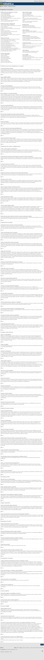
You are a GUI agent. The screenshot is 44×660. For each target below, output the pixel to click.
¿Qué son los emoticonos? (5, 56)
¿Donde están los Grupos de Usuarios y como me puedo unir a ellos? (32, 17)
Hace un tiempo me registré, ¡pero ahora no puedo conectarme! (10, 18)
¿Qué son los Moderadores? (26, 14)
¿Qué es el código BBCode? (5, 54)
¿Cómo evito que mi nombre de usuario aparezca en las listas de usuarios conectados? (11, 26)
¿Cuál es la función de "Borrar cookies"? (7, 21)
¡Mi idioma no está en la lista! (5, 30)
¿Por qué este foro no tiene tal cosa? (28, 56)
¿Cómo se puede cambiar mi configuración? (7, 24)
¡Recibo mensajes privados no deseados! (28, 26)
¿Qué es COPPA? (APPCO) (5, 14)
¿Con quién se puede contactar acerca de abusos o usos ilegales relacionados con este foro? (32, 58)
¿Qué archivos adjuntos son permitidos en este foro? (30, 51)
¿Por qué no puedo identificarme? (6, 17)
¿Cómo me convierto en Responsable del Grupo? (30, 18)
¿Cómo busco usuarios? (26, 39)
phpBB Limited (3, 610)
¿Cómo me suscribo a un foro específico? (28, 46)
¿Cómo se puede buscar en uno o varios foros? (29, 36)
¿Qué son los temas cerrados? (5, 61)
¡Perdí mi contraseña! (4, 19)
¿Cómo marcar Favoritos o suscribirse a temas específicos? (31, 45)
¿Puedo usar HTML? (4, 55)
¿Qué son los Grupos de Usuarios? (27, 15)
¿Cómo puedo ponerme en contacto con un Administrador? (31, 59)
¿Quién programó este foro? (26, 55)
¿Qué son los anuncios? (4, 59)
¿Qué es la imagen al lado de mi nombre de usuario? (9, 31)
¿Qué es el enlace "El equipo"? (27, 22)
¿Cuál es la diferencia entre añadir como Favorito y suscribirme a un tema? (32, 44)
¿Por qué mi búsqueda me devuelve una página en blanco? (31, 38)
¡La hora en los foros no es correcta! (6, 27)
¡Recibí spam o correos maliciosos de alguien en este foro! (31, 27)
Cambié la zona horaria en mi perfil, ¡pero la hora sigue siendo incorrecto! (10, 29)
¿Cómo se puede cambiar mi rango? (6, 33)
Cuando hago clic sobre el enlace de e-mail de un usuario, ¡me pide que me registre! (10, 35)
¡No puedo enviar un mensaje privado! (28, 25)
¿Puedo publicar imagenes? (5, 57)
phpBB (33, 182)
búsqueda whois (3, 625)
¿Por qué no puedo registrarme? (6, 15)
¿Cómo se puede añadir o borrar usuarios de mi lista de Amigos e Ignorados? (32, 32)
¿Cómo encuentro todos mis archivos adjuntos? (29, 52)
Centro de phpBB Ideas (9, 618)
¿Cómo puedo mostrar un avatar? (6, 32)
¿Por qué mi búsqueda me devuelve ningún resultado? (30, 37)
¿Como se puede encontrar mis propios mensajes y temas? (31, 40)
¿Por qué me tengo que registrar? (6, 13)
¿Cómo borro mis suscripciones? (27, 47)
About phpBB (3, 611)
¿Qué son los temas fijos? (5, 60)
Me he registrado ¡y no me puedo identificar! (7, 16)
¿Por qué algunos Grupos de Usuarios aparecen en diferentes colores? (32, 20)
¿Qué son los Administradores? (27, 13)
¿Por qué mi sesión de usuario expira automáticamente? (9, 20)
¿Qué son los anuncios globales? (6, 58)
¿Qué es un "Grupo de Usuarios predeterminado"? (30, 21)
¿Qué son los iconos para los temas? (6, 62)
